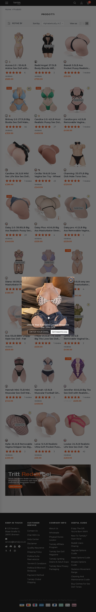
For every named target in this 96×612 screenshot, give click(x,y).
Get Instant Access (59, 332)
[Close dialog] (71, 280)
